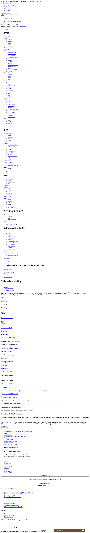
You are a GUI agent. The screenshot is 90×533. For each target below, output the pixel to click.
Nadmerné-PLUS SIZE (12, 57)
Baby (9, 188)
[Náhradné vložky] (6, 3)
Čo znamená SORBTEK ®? (9, 397)
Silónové (9, 43)
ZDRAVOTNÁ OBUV (9, 162)
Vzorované (10, 71)
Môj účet (6, 514)
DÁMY (7, 29)
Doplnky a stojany (8, 277)
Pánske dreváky (11, 163)
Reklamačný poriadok (10, 495)
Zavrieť (43, 531)
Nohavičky (6, 49)
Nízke (9, 191)
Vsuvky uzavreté (11, 113)
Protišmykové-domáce (12, 156)
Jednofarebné (10, 137)
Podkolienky (6, 73)
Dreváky (9, 102)
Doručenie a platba (9, 503)
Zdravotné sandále (11, 117)
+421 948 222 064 (37, 1)
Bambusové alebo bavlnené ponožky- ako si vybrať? (18, 492)
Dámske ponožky (8, 270)
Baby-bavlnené (11, 180)
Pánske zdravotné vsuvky (13, 165)
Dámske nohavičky (8, 269)
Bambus (9, 84)
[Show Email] (83, 530)
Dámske (6, 215)
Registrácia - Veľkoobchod (11, 6)
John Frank (8, 261)
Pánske (5, 221)
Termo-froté (10, 193)
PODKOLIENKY (8, 134)
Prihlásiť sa (7, 10)
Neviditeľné (10, 90)
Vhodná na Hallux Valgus (13, 109)
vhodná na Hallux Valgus (13, 241)
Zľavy (5, 118)
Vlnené (9, 96)
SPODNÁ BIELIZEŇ (9, 160)
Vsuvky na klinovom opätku (14, 110)
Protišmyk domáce (11, 91)
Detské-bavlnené (11, 182)
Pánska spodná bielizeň (9, 272)
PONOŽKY (6, 143)
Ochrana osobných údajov (11, 505)
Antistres (10, 101)
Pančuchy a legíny (8, 179)
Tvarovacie (10, 46)
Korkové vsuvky (11, 104)
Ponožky (6, 80)
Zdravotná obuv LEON (11, 224)
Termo (9, 44)
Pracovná (10, 107)
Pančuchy (6, 50)
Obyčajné (10, 58)
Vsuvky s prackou (11, 112)
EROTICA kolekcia (12, 54)
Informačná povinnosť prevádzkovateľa (15, 493)
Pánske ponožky (7, 274)
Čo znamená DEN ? (7, 387)
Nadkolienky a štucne (8, 47)
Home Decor (7, 36)
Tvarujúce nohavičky (8, 98)
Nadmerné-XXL (11, 151)
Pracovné (10, 154)
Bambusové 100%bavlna (13, 145)
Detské (5, 250)
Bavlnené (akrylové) (12, 52)
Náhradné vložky (11, 106)
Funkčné (9, 76)
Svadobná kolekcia (12, 66)
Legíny (5, 38)
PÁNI (7, 126)
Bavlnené (10, 39)
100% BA (10, 82)
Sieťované (10, 63)
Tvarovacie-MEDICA (12, 69)
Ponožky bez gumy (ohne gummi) (11, 407)
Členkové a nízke (11, 85)
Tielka (9, 218)
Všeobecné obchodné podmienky (13, 507)
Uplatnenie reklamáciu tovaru (12, 497)
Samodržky (10, 61)
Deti (7, 171)
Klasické (9, 88)
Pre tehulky (10, 41)
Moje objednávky (9, 515)
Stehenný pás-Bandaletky (13, 65)
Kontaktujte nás (8, 9)
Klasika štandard (11, 55)
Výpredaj (10, 115)
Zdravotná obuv (7, 99)
